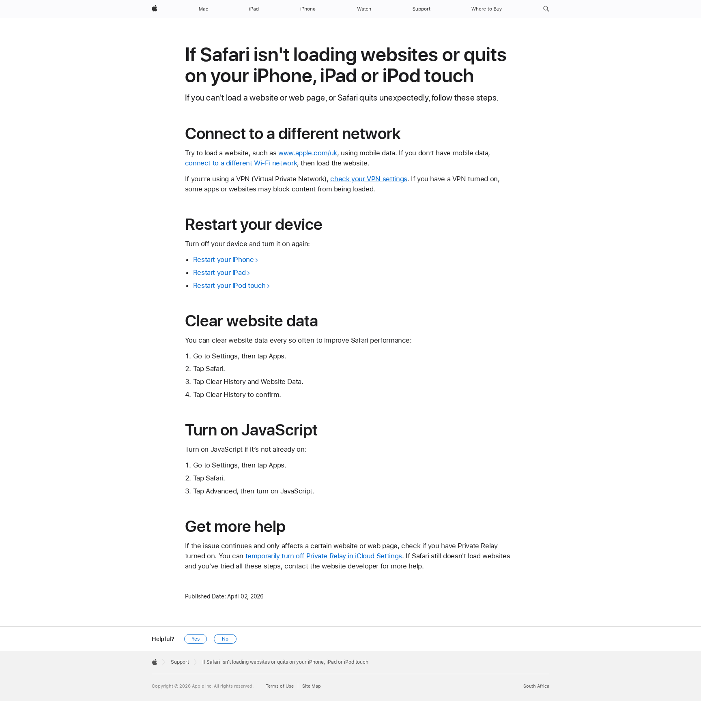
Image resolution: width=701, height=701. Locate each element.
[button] (546, 9)
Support (180, 662)
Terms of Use (280, 686)
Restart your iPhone (223, 259)
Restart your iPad (219, 272)
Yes (195, 639)
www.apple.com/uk (307, 153)
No (225, 639)
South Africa (536, 686)
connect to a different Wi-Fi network (241, 163)
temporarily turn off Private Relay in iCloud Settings (323, 556)
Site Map (311, 686)
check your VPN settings (368, 179)
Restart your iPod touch (229, 285)
